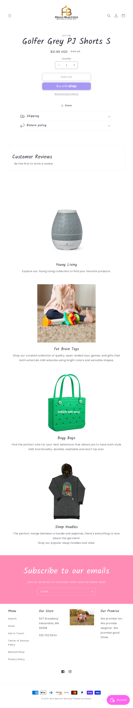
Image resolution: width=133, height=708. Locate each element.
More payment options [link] (67, 94)
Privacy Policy (16, 659)
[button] (9, 15)
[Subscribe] (92, 591)
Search (12, 618)
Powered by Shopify (82, 698)
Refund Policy (16, 652)
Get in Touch (16, 633)
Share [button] (68, 105)
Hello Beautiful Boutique (61, 698)
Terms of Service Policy (18, 642)
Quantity (66, 58)
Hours (11, 626)
